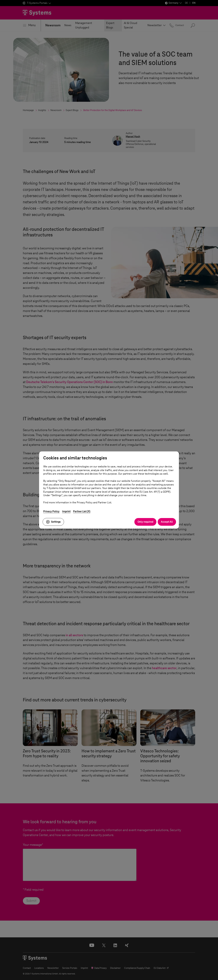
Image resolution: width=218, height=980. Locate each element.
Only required (145, 521)
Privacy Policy (51, 511)
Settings (56, 521)
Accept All (167, 521)
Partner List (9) (81, 511)
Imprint (66, 511)
